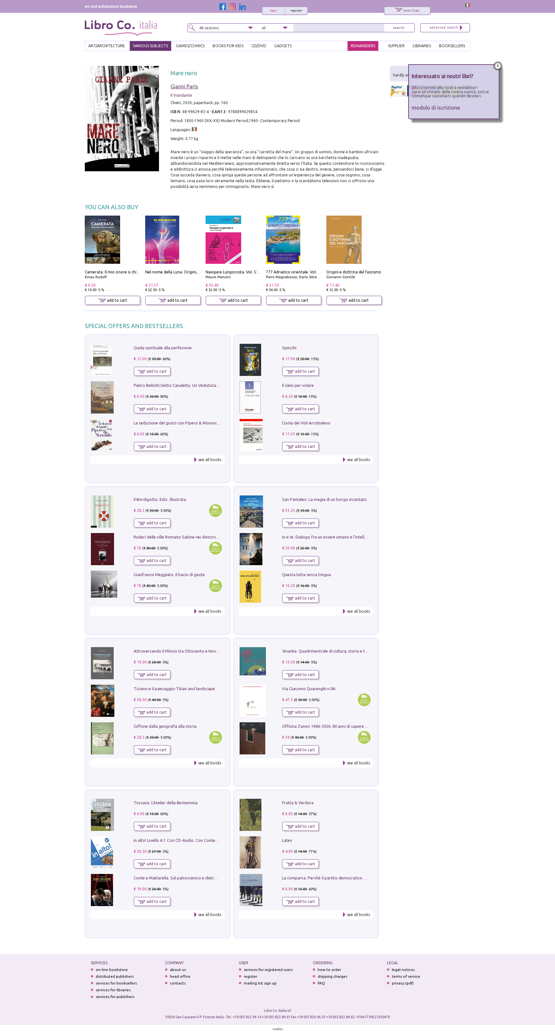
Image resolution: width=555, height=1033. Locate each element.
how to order (329, 969)
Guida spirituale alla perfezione (163, 347)
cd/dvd (258, 46)
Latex (287, 840)
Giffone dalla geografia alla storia (165, 726)
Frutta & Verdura (297, 802)
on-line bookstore (112, 969)
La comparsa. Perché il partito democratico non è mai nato (336, 878)
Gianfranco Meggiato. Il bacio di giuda (169, 574)
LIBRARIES (422, 46)
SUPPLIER (396, 46)
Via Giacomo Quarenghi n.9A (309, 688)
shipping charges (332, 976)
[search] (398, 28)
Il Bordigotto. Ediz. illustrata (160, 499)
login (273, 10)
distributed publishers (115, 976)
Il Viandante (181, 95)
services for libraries (113, 990)
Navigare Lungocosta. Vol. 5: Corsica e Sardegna (249, 272)
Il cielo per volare (298, 385)
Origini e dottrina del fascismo (353, 272)
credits (278, 1029)
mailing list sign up (260, 983)
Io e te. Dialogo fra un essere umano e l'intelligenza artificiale (338, 537)
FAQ (321, 983)
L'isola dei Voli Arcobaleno (306, 423)
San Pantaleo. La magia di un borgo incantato (324, 499)
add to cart (116, 300)
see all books (209, 460)
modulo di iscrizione (436, 107)
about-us (178, 969)
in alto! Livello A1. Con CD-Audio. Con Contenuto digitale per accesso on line (204, 840)
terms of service (406, 976)
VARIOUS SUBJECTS (150, 46)
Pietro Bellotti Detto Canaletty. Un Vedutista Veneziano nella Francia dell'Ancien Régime (215, 385)
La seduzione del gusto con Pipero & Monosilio (177, 423)
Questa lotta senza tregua (306, 574)
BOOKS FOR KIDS (228, 46)
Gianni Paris (184, 86)
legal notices (403, 969)
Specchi (289, 347)
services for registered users (268, 969)
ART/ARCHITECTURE (106, 46)
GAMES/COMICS (190, 46)
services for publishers (115, 996)
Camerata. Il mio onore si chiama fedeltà (122, 272)
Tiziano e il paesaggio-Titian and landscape (174, 688)
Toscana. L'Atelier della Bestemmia (166, 802)
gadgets (283, 46)
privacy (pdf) (403, 983)
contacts (178, 983)
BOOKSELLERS (452, 46)
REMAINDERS (363, 46)
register (296, 10)
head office (180, 976)
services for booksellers (116, 983)
